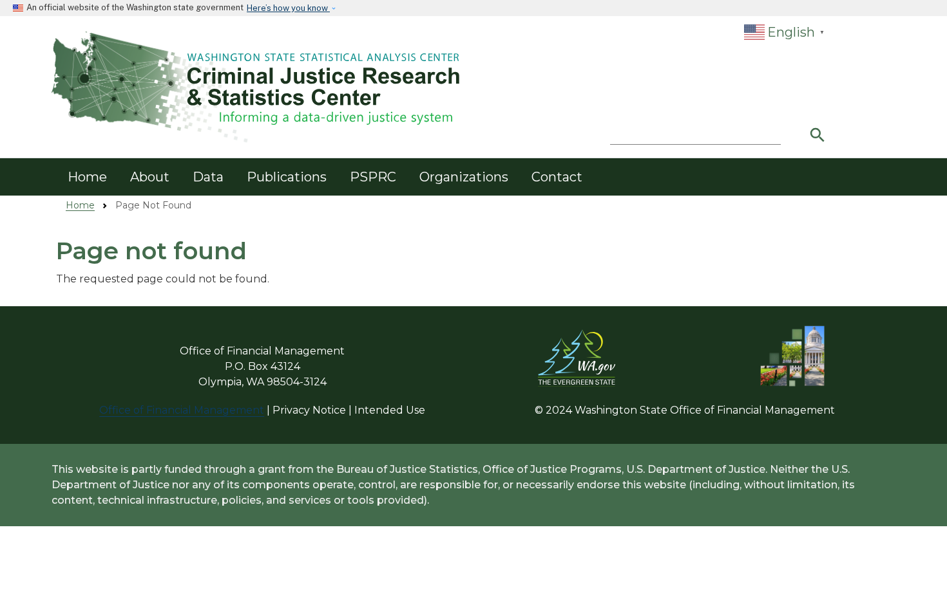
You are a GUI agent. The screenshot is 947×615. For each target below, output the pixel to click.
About (149, 177)
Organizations (463, 177)
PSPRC (373, 177)
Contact (556, 177)
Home (87, 177)
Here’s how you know (288, 8)
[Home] (257, 87)
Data (208, 177)
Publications (287, 177)
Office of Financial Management (181, 410)
